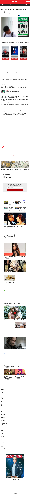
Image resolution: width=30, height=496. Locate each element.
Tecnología (20, 4)
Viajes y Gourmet (3, 420)
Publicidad (15, 488)
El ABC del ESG (3, 432)
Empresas (8, 4)
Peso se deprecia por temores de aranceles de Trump (13, 91)
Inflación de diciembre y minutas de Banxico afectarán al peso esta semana (7, 170)
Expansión (7, 176)
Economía (13, 4)
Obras (23, 4)
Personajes (2, 449)
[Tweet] (18, 15)
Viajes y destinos (3, 448)
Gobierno (2, 398)
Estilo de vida (3, 414)
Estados (2, 401)
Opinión (2, 402)
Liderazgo (2, 436)
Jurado (2, 451)
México (2, 399)
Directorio (15, 493)
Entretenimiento (3, 417)
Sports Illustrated (3, 439)
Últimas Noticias (4, 4)
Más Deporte (2, 443)
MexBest (2, 446)
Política (11, 4)
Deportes (2, 418)
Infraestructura (3, 424)
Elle (1, 411)
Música (2, 419)
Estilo (1, 416)
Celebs (2, 413)
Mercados (2, 8)
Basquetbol (2, 442)
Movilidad (2, 430)
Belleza (2, 408)
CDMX (1, 400)
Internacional (16, 4)
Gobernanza (2, 429)
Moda (1, 407)
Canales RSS (15, 492)
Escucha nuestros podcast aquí (8, 147)
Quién (1, 404)
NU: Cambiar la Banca (15, 479)
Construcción (2, 422)
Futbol (2, 440)
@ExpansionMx (6, 40)
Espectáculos (3, 405)
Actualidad (2, 435)
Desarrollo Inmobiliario (4, 423)
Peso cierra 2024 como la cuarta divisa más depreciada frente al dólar (22, 170)
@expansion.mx (15, 483)
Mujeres (27, 4)
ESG (25, 4)
